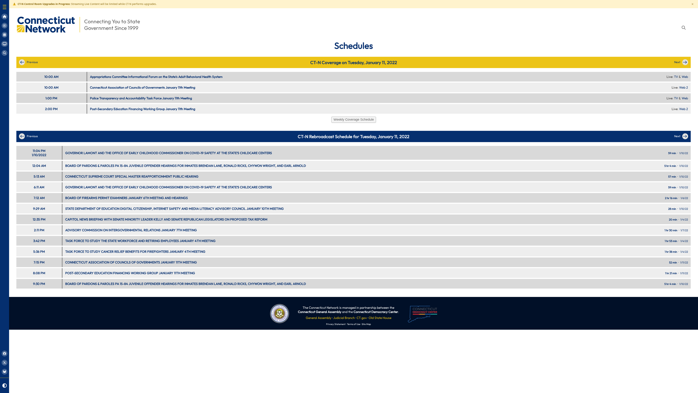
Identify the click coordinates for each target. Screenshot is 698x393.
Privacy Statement (336, 324)
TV (676, 77)
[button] (4, 7)
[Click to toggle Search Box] (683, 27)
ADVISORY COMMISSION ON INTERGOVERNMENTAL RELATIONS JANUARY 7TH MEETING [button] (131, 230)
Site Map (366, 324)
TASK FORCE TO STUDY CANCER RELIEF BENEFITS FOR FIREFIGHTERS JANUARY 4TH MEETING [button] (135, 251)
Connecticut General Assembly (319, 312)
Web (685, 77)
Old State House (380, 318)
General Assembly (318, 318)
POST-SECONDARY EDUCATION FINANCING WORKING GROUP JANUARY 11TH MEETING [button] (130, 273)
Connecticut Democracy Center (376, 312)
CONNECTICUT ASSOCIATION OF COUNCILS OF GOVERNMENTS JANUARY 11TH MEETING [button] (131, 262)
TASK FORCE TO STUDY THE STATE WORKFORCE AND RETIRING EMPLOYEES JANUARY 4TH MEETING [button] (140, 241)
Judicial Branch (344, 318)
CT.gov (362, 318)
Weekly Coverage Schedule (354, 119)
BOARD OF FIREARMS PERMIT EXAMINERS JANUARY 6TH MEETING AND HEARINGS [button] (126, 198)
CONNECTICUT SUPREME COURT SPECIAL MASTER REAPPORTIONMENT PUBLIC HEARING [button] (131, 176)
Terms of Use (353, 324)
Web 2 (683, 87)
